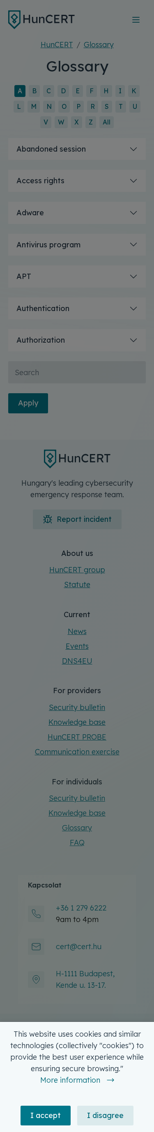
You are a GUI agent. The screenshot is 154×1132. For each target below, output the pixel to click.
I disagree (105, 1115)
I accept (45, 1115)
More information (70, 1080)
